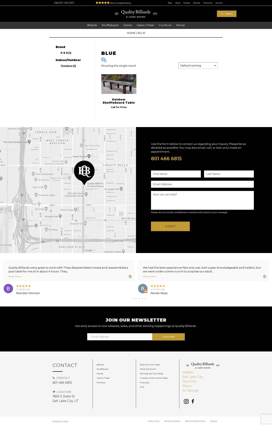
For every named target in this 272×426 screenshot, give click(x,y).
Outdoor (68, 65)
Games (100, 373)
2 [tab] (136, 298)
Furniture (101, 382)
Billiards (100, 364)
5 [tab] (145, 298)
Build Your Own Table (150, 364)
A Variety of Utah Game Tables (154, 378)
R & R (66, 52)
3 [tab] (139, 298)
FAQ (142, 387)
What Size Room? (148, 369)
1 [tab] (132, 298)
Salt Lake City (192, 377)
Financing (207, 3)
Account (219, 3)
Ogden (187, 372)
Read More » (15, 276)
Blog (170, 3)
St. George (190, 390)
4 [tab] (142, 298)
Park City (189, 381)
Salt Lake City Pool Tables (151, 373)
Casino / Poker (103, 378)
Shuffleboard (102, 369)
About (177, 3)
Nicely (65, 421)
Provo (186, 386)
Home (131, 33)
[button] (226, 14)
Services (196, 3)
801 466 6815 (66, 2)
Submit (170, 226)
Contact (187, 3)
